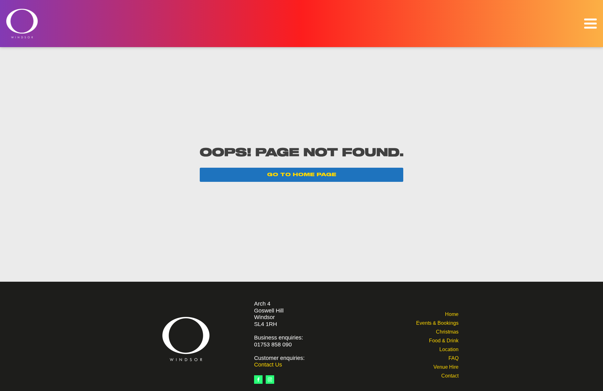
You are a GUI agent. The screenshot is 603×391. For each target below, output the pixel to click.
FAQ (453, 358)
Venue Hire (446, 366)
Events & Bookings (437, 322)
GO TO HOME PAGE (301, 174)
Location (449, 349)
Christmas (447, 331)
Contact (450, 375)
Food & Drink (444, 340)
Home (452, 314)
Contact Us (268, 364)
